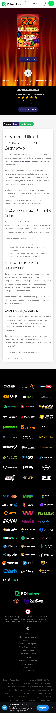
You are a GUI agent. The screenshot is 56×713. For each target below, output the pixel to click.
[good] (31, 97)
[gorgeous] (35, 97)
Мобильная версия (27, 643)
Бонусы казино (28, 650)
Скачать (28, 667)
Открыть (43, 708)
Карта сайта (28, 670)
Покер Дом (25, 161)
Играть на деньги (28, 109)
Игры (15, 124)
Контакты (28, 657)
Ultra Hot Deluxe (25, 124)
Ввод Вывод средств (28, 647)
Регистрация (27, 664)
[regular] (27, 97)
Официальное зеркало (28, 660)
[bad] (19, 97)
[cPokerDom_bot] (28, 628)
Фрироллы (27, 640)
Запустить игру (28, 59)
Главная (7, 124)
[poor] (23, 97)
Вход (35, 3)
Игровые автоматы (28, 637)
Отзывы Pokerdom (28, 654)
